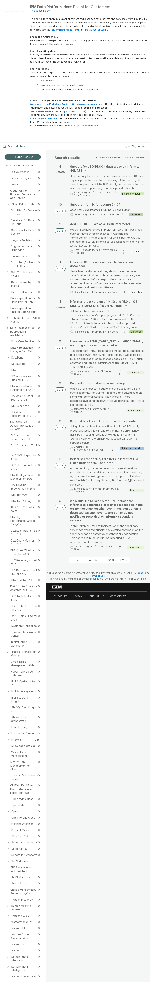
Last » (124, 559)
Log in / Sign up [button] (132, 146)
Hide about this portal (41, 10)
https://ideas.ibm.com (94, 29)
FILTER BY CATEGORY (21, 165)
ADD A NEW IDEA (23, 157)
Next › (112, 559)
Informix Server (110, 214)
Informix (95, 192)
